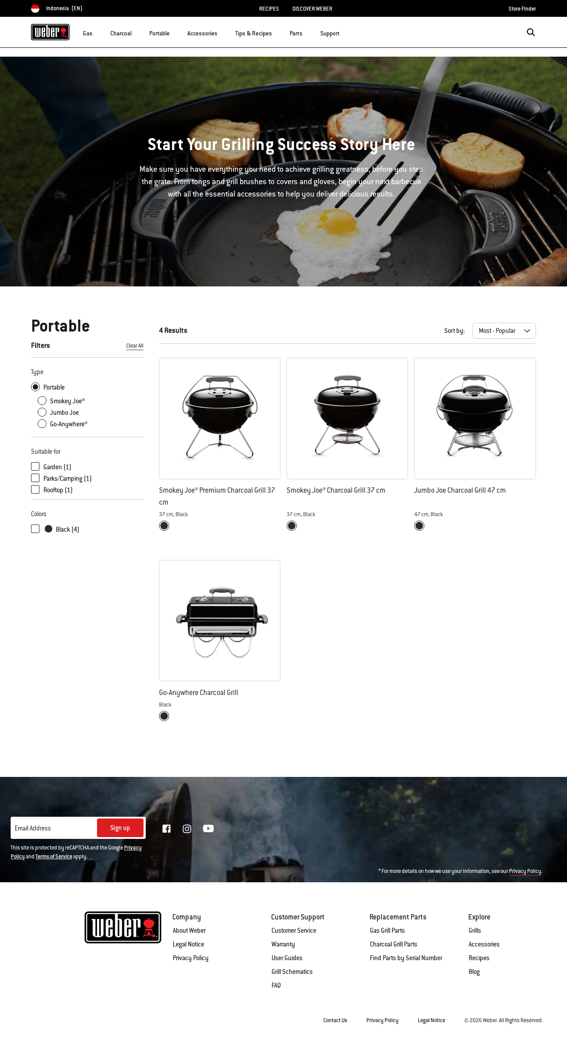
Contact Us (335, 1020)
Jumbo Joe (64, 413)
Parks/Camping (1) (67, 479)
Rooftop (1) (58, 490)
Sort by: (454, 330)
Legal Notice (188, 944)
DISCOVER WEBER (312, 8)
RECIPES (269, 8)
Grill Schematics (292, 972)
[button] (97, 31)
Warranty (283, 944)
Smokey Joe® (67, 401)
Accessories (484, 944)
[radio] (164, 526)
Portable (54, 387)
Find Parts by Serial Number (406, 958)
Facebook (166, 828)
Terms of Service (53, 856)
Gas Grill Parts (387, 930)
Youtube (208, 828)
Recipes (479, 958)
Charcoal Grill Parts (393, 944)
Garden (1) (57, 467)
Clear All (135, 345)
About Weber (189, 930)
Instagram (187, 828)
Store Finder (522, 8)
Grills (475, 930)
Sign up (120, 828)
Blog (474, 972)
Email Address (33, 828)
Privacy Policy (525, 871)
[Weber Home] (50, 32)
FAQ (276, 985)
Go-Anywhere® (69, 424)
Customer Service (294, 930)
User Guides (287, 958)
